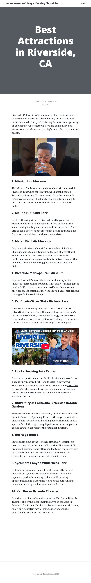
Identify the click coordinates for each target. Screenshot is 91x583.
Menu (82, 3)
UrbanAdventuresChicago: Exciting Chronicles (30, 3)
